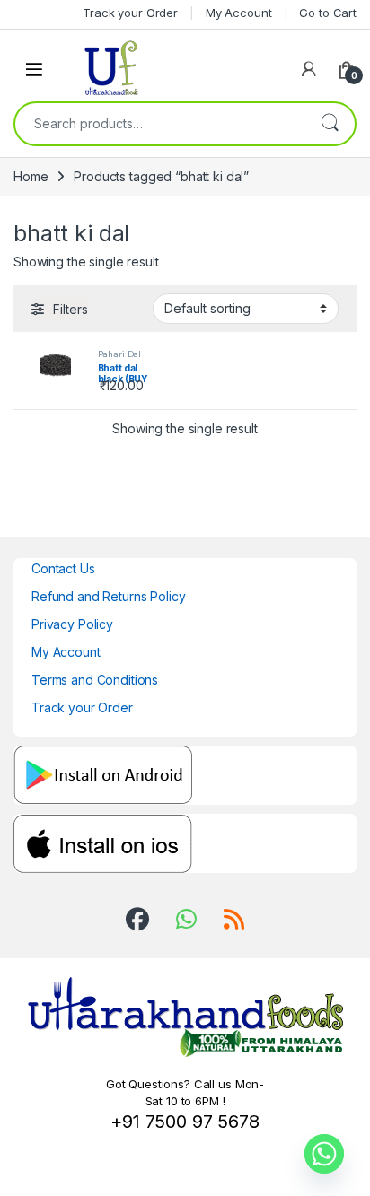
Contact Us (63, 568)
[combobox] (159, 123)
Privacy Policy (72, 624)
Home (30, 176)
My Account (66, 651)
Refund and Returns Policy (108, 596)
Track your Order (82, 707)
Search (329, 123)
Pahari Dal (120, 354)
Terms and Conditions (94, 679)
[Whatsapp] (324, 1154)
